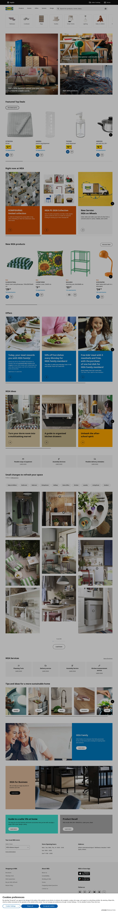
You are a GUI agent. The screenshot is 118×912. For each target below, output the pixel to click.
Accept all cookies (48, 906)
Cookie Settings (11, 906)
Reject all (30, 906)
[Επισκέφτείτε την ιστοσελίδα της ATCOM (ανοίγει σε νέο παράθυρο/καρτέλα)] (108, 910)
